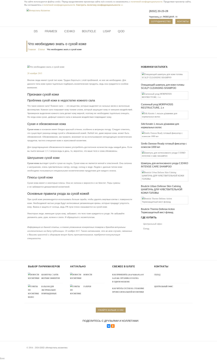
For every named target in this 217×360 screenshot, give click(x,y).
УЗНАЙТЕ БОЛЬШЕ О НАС (111, 310)
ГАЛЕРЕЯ (87, 286)
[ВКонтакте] (109, 326)
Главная (32, 49)
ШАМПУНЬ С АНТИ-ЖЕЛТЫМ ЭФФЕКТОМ (50, 276)
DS (36, 31)
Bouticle (89, 31)
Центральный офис (152, 223)
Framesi (51, 31)
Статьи (41, 49)
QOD (121, 31)
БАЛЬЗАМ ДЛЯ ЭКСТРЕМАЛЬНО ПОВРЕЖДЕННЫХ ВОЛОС (42, 291)
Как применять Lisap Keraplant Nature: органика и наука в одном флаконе (128, 278)
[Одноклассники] (113, 326)
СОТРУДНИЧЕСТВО (161, 21)
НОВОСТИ (87, 274)
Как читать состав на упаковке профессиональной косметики (128, 290)
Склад (146, 228)
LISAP (107, 31)
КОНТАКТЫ (183, 21)
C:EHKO (69, 31)
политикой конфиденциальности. (147, 1)
